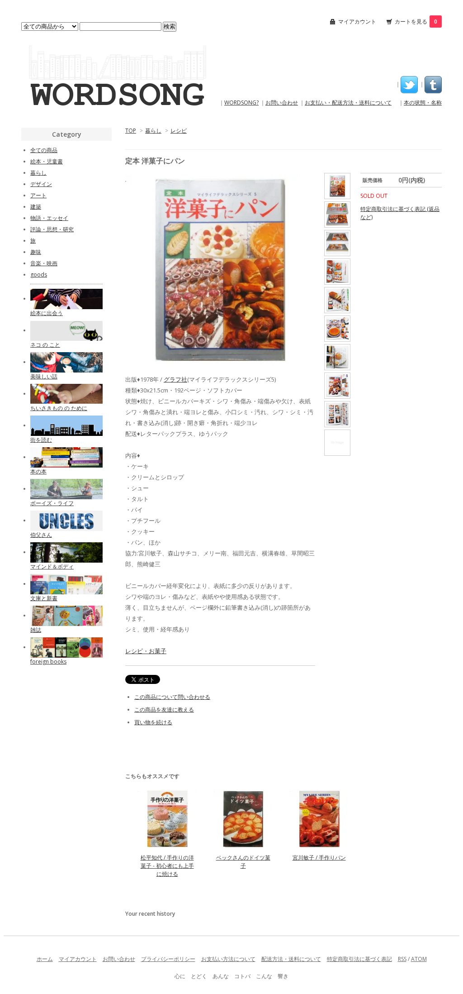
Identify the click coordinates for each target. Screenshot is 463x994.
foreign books (48, 661)
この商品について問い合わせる (172, 697)
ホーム (45, 959)
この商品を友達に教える (164, 709)
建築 (35, 206)
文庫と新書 (43, 598)
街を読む (41, 440)
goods (38, 274)
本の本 (38, 471)
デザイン (41, 184)
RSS (402, 959)
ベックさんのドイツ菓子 (243, 862)
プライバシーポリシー (168, 959)
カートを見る (416, 21)
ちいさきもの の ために (58, 408)
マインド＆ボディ (52, 566)
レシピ (178, 130)
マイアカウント (357, 21)
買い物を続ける (153, 722)
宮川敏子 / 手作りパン (319, 857)
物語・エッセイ (49, 218)
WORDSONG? (241, 102)
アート (38, 195)
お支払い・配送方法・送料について (348, 102)
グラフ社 (175, 379)
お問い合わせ (281, 102)
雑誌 (35, 630)
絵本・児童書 (46, 161)
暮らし (153, 130)
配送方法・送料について (291, 959)
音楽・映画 (43, 263)
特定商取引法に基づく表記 (359, 959)
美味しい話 (43, 376)
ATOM (419, 959)
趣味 (35, 252)
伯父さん (41, 535)
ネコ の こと (45, 345)
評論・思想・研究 (52, 229)
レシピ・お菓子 (145, 651)
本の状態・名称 (423, 102)
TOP (130, 130)
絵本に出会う (46, 313)
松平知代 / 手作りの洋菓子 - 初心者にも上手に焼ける (167, 866)
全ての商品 (43, 150)
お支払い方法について (228, 959)
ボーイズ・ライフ (52, 503)
